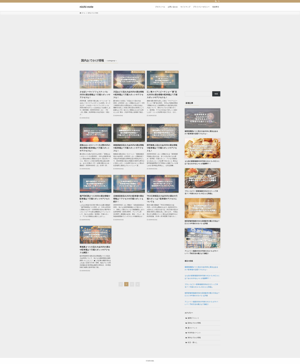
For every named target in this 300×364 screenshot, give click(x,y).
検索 (216, 94)
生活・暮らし (192, 342)
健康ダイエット (193, 318)
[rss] (215, 1)
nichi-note (86, 6)
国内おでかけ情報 (194, 323)
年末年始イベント (194, 333)
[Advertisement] (150, 32)
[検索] (218, 1)
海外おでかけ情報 (194, 338)
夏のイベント (192, 328)
